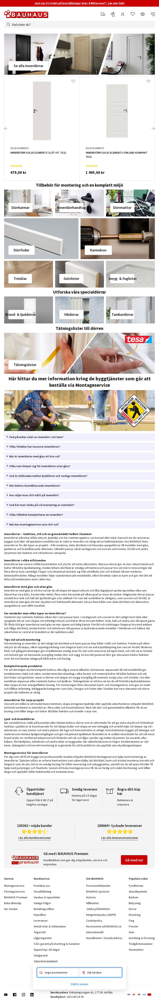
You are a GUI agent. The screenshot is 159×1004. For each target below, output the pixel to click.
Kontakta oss (42, 886)
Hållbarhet (92, 903)
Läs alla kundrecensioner (34, 838)
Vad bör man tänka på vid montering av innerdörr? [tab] (41, 505)
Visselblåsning (42, 891)
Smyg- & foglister (122, 278)
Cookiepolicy (94, 920)
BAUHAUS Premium (15, 897)
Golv (131, 932)
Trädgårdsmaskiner (141, 944)
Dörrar (133, 909)
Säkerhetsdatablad (46, 961)
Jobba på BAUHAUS (98, 909)
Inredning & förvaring (142, 938)
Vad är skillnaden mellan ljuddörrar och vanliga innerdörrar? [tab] (48, 476)
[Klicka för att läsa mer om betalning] (141, 994)
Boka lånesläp (12, 903)
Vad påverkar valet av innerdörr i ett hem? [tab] (36, 437)
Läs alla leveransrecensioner (119, 838)
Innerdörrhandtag (71, 207)
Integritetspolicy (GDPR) (101, 915)
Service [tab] (8, 878)
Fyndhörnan (136, 886)
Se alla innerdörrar (28, 65)
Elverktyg (135, 915)
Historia (91, 897)
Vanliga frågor (42, 903)
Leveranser (41, 920)
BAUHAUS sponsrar (98, 891)
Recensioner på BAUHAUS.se (104, 926)
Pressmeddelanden (98, 886)
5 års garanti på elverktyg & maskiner (57, 944)
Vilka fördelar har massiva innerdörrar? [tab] (34, 446)
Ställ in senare (79, 984)
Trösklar (20, 278)
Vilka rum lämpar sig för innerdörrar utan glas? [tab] (39, 466)
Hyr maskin (11, 909)
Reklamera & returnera (125, 802)
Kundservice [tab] (41, 878)
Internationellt (95, 932)
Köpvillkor (40, 915)
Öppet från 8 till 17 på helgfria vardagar (39, 802)
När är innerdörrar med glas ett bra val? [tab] (34, 456)
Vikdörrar (71, 314)
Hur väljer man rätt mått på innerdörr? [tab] (34, 495)
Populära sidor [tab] (138, 878)
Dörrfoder (21, 250)
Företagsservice (14, 891)
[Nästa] (153, 128)
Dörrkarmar (20, 207)
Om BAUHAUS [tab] (95, 878)
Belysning (135, 903)
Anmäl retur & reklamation (50, 926)
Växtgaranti (41, 955)
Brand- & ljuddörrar (20, 314)
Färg (131, 920)
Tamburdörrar (122, 314)
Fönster (134, 926)
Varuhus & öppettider (47, 897)
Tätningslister (25, 364)
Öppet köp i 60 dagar (47, 949)
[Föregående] (6, 128)
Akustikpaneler (138, 891)
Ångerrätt (40, 932)
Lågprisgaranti (43, 938)
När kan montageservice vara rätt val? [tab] (34, 524)
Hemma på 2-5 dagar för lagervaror (84, 798)
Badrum (133, 897)
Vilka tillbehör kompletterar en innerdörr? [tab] (36, 515)
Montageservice (14, 886)
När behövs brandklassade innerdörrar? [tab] (34, 485)
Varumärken (136, 949)
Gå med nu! (134, 860)
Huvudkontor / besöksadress (104, 938)
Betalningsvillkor (44, 909)
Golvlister (71, 278)
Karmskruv (98, 250)
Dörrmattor (122, 207)
